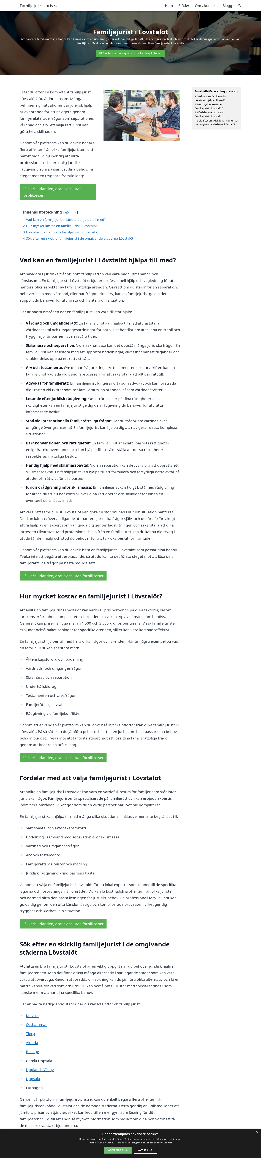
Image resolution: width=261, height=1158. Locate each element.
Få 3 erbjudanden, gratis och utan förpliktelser (130, 53)
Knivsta (32, 1015)
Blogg (227, 5)
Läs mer (168, 1142)
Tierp (30, 1033)
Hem (169, 5)
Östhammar (36, 1024)
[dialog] (130, 1143)
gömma (70, 212)
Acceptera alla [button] (117, 1150)
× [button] (257, 1132)
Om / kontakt (206, 5)
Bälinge (32, 1051)
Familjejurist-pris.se (39, 6)
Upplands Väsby (40, 1069)
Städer (184, 5)
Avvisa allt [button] (145, 1150)
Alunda (32, 1042)
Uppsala (33, 1078)
